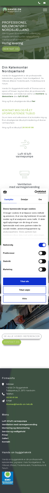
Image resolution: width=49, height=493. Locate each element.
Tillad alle (24, 281)
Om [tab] (40, 199)
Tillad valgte (24, 290)
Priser (5, 435)
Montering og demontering (16, 428)
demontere (7, 96)
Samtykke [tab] (8, 199)
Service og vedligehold (13, 431)
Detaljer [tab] (24, 199)
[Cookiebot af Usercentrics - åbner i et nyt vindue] (35, 192)
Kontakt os (11, 49)
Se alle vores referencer (22, 336)
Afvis (24, 298)
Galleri (5, 438)
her (33, 101)
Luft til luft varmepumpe (14, 421)
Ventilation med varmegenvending (19, 424)
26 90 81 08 (28, 127)
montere (39, 94)
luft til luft (23, 96)
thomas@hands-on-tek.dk (19, 404)
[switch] (42, 253)
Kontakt (6, 442)
